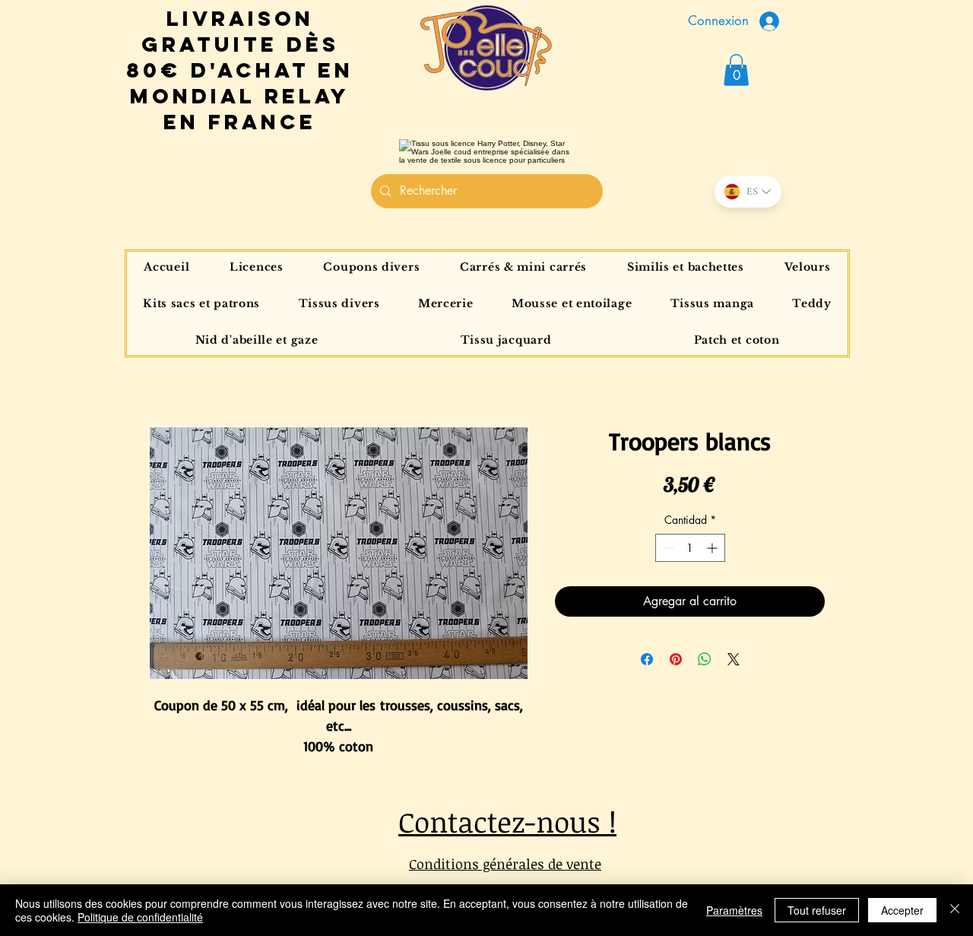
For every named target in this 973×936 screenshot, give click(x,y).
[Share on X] (733, 659)
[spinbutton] (690, 548)
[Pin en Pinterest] (676, 659)
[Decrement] (667, 548)
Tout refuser (817, 910)
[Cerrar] (955, 910)
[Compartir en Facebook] (647, 659)
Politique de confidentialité (140, 917)
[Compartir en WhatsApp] (705, 659)
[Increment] (713, 548)
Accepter (902, 910)
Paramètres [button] (734, 910)
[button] (736, 70)
